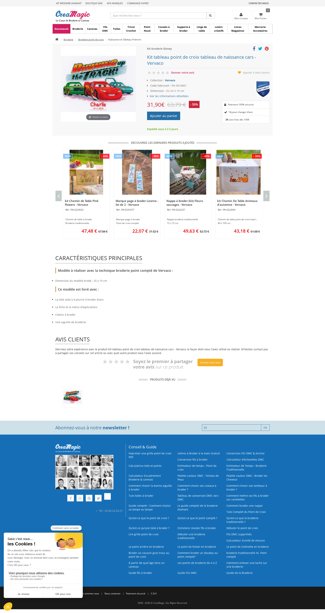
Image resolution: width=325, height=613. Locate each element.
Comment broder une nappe (244, 505)
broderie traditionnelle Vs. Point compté (246, 554)
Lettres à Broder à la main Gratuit (199, 453)
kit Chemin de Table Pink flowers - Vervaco (82, 202)
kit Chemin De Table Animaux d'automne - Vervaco (237, 202)
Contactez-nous (259, 3)
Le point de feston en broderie (197, 546)
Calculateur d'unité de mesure (245, 540)
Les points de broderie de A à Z (197, 563)
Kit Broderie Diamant (69, 3)
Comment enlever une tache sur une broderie (246, 564)
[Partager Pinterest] (267, 49)
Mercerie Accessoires (260, 28)
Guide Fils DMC (187, 573)
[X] (98, 498)
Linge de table (202, 28)
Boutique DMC (94, 3)
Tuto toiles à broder (141, 495)
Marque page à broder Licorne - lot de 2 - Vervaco (137, 202)
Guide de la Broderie (239, 573)
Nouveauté (61, 28)
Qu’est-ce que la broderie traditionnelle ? (242, 520)
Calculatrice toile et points (145, 466)
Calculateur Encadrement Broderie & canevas (145, 477)
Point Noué (147, 28)
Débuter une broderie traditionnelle (191, 536)
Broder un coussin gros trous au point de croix (149, 554)
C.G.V (153, 593)
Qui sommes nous (89, 593)
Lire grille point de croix (144, 534)
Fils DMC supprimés (239, 534)
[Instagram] (80, 498)
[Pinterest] (89, 498)
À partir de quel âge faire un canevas (147, 564)
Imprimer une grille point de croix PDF (150, 455)
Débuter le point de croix (242, 528)
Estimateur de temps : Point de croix (197, 467)
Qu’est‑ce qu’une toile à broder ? (149, 528)
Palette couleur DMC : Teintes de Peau (198, 477)
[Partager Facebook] (254, 49)
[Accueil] (56, 39)
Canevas (92, 28)
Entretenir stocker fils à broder (197, 528)
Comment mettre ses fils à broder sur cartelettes (247, 497)
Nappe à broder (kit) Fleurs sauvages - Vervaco (184, 202)
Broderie (77, 28)
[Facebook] (70, 498)
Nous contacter (113, 593)
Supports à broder (183, 28)
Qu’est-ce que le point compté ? (197, 518)
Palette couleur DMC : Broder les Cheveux (246, 477)
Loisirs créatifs (218, 28)
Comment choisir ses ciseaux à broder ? (197, 487)
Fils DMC (105, 28)
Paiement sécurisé (135, 593)
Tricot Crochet (131, 28)
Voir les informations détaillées (169, 96)
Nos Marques (115, 3)
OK (265, 427)
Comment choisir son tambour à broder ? (246, 487)
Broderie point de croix (91, 39)
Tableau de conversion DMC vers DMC (198, 497)
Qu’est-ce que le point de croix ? (149, 518)
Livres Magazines (237, 28)
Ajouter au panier (163, 115)
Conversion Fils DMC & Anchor (245, 453)
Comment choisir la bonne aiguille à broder (150, 487)
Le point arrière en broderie (146, 546)
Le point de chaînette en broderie (247, 546)
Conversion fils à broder (193, 459)
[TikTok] (107, 498)
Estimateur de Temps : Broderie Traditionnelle (246, 467)
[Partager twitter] (260, 49)
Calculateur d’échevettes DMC (245, 459)
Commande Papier (137, 3)
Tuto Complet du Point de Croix (246, 512)
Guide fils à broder (140, 573)
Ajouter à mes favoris (256, 72)
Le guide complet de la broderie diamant (198, 507)
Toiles (116, 28)
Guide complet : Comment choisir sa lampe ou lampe (150, 507)
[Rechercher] (211, 15)
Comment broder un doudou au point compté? (198, 554)
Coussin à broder (164, 28)
